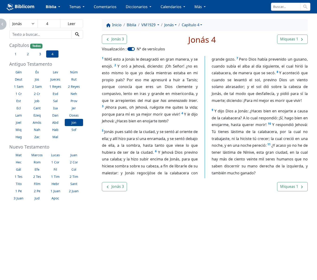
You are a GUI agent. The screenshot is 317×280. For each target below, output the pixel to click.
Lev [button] (55, 72)
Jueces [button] (55, 79)
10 (269, 124)
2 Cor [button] (74, 162)
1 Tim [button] (55, 176)
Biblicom (24, 6)
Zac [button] (37, 137)
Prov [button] (74, 101)
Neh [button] (74, 93)
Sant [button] (73, 184)
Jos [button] (37, 79)
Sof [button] (73, 129)
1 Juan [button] (55, 191)
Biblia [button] (51, 6)
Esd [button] (55, 93)
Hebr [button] (55, 184)
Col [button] (73, 169)
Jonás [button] (169, 24)
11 (269, 144)
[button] (114, 39)
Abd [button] (55, 122)
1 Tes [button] (19, 176)
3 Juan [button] (18, 198)
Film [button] (37, 184)
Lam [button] (18, 115)
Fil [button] (55, 169)
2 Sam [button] (37, 86)
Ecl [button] (18, 108)
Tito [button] (19, 184)
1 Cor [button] (55, 162)
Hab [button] (55, 129)
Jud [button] (37, 198)
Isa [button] (55, 108)
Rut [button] (74, 79)
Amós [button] (37, 122)
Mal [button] (55, 137)
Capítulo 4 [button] (190, 24)
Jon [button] (73, 122)
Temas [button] (75, 6)
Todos (36, 46)
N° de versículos (151, 49)
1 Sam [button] (18, 86)
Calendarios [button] (171, 6)
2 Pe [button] (37, 191)
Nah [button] (37, 129)
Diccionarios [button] (137, 6)
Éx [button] (37, 72)
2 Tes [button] (37, 176)
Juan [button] (73, 155)
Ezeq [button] (37, 115)
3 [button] (40, 54)
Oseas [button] (74, 115)
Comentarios (105, 6)
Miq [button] (19, 129)
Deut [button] (18, 79)
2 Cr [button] (37, 93)
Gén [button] (19, 72)
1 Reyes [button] (55, 86)
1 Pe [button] (18, 191)
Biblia (131, 24)
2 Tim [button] (74, 176)
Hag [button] (19, 137)
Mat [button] (19, 155)
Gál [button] (18, 169)
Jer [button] (74, 108)
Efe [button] (37, 169)
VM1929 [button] (148, 24)
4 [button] (52, 54)
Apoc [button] (55, 198)
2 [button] (28, 54)
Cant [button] (37, 108)
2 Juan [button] (74, 191)
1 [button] (15, 54)
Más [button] (198, 6)
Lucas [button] (55, 155)
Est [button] (18, 101)
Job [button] (37, 101)
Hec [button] (19, 162)
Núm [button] (74, 72)
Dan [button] (55, 115)
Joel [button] (18, 122)
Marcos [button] (37, 155)
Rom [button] (37, 162)
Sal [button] (55, 101)
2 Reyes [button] (74, 86)
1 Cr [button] (19, 93)
